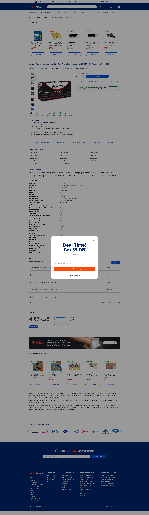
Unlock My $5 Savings (74, 269)
